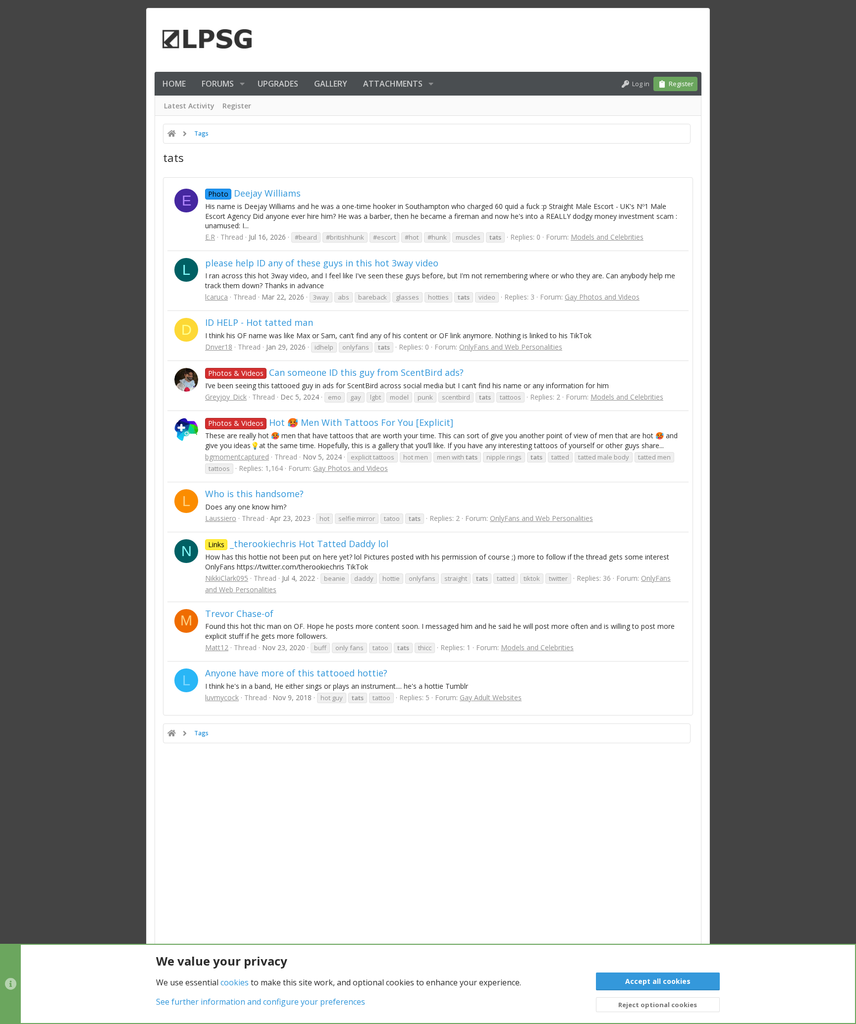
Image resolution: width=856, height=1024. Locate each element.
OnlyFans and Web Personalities (510, 347)
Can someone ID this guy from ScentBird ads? (336, 372)
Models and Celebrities (607, 237)
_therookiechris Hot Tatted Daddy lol (298, 544)
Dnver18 (218, 347)
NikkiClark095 (226, 578)
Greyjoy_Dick (226, 397)
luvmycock (222, 697)
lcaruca (216, 297)
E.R (210, 237)
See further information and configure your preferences (260, 1001)
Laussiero (220, 518)
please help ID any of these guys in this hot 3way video (321, 263)
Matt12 (216, 647)
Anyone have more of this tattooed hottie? (296, 673)
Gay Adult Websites (491, 697)
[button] (242, 84)
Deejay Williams (254, 193)
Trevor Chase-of (239, 613)
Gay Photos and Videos (602, 297)
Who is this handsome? (254, 494)
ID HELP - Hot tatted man (259, 322)
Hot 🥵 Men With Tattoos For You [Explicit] (330, 422)
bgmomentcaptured (237, 456)
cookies (234, 982)
